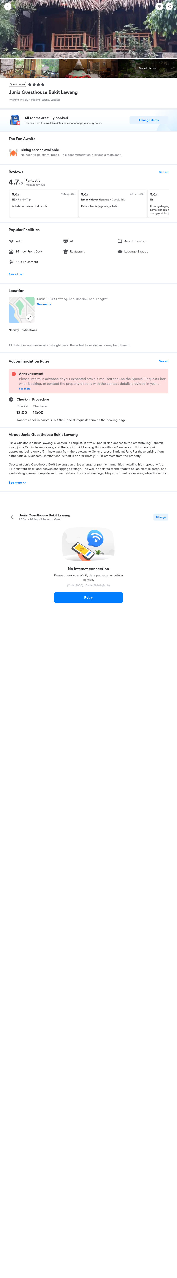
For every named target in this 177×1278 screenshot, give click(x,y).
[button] (22, 310)
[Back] (7, 6)
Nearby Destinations (23, 330)
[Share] (169, 6)
